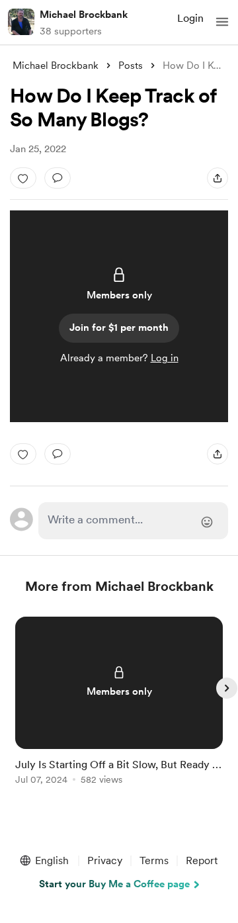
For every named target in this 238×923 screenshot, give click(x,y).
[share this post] (217, 178)
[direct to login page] (133, 520)
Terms (154, 860)
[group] (119, 708)
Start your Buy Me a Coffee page (114, 884)
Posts (130, 65)
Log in (164, 358)
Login (190, 18)
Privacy (104, 860)
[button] (222, 22)
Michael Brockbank (84, 15)
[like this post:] (23, 178)
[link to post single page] (119, 703)
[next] (226, 688)
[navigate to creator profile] (21, 22)
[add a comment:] (57, 178)
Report (202, 860)
